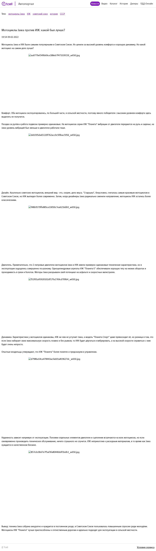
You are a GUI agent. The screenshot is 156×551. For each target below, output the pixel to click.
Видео (104, 3)
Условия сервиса (145, 547)
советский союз (40, 13)
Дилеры (134, 3)
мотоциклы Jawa (16, 13)
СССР (62, 13)
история (54, 13)
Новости (95, 3)
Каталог (113, 3)
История (124, 3)
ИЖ (28, 13)
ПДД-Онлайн (146, 3)
